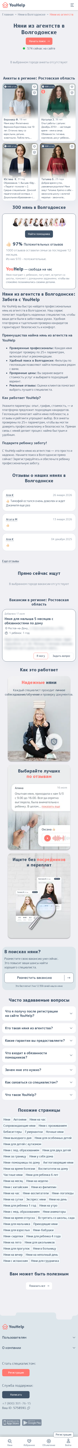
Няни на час (38, 1119)
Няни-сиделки (13, 1236)
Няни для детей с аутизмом (22, 1144)
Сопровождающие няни (19, 1126)
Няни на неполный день (42, 1255)
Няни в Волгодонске (31, 14)
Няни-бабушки (43, 1230)
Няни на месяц (13, 1181)
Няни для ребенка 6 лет (42, 1175)
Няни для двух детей (56, 1150)
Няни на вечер (12, 1255)
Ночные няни (54, 1132)
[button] (39, 1013)
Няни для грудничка (45, 1261)
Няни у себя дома (41, 1156)
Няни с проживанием (53, 1126)
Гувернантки (34, 1132)
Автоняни (19, 1119)
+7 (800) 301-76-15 (16, 1403)
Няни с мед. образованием (21, 1212)
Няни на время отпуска (19, 1218)
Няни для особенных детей (53, 1138)
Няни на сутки (13, 1199)
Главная (7, 14)
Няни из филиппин (43, 1187)
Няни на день (58, 1199)
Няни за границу (14, 1156)
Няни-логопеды (63, 1193)
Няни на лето (12, 1242)
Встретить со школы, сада (56, 1218)
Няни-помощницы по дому (21, 1162)
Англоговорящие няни (58, 1162)
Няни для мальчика (16, 1224)
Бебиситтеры (12, 1132)
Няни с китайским (15, 1187)
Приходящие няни (45, 1224)
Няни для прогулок (16, 1248)
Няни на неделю (37, 1181)
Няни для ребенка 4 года (43, 1236)
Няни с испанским (15, 1261)
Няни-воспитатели (36, 1193)
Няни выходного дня (17, 1138)
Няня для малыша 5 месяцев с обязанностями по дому (29, 621)
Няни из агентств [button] (61, 14)
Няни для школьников (40, 1242)
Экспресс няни (36, 1199)
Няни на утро (48, 1205)
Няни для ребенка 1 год (19, 1205)
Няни (6, 1119)
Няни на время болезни (19, 1169)
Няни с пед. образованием (21, 1150)
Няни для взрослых (16, 1230)
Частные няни (12, 1175)
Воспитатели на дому (53, 1169)
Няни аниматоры (54, 1212)
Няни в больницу (44, 1248)
